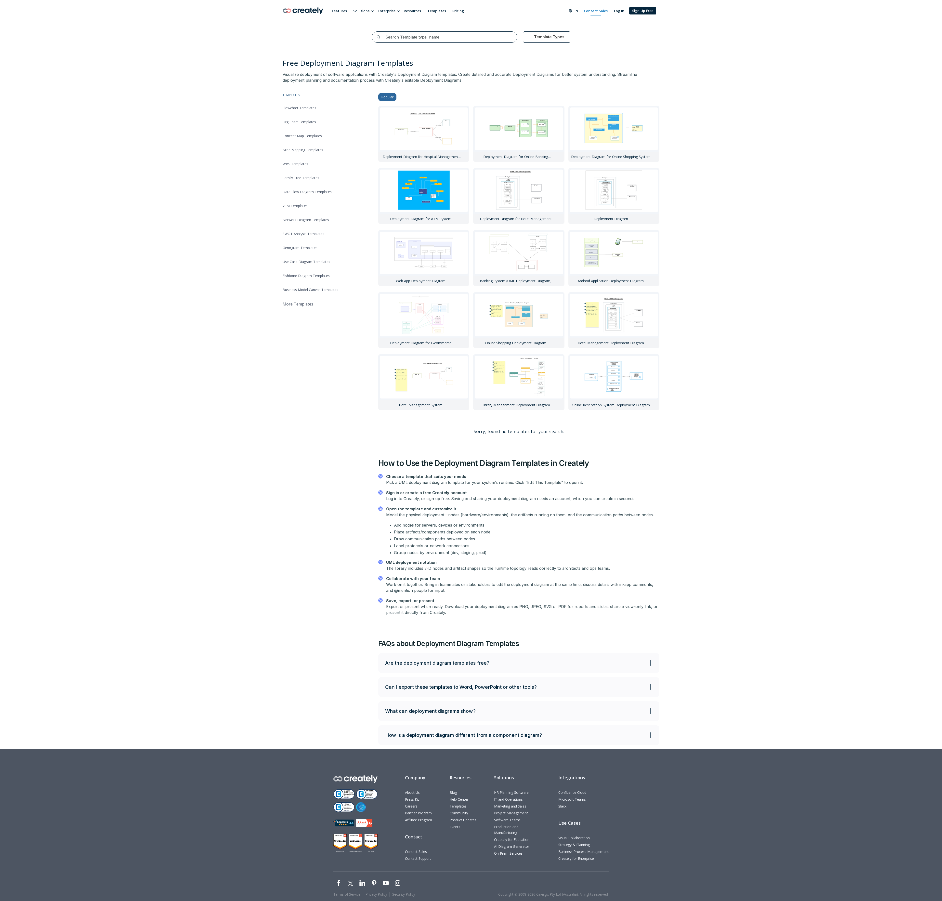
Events (455, 826)
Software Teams (507, 820)
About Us (412, 792)
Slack (562, 806)
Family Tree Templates (301, 177)
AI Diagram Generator (511, 846)
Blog (453, 792)
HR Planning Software (511, 792)
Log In (619, 11)
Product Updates (463, 820)
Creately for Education (511, 839)
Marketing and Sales (510, 806)
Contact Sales (596, 11)
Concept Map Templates (302, 135)
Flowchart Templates (299, 108)
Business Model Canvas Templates (310, 289)
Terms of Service (346, 894)
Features (339, 11)
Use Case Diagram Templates (306, 261)
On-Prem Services (508, 853)
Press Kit (412, 799)
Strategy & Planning (574, 844)
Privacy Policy (376, 894)
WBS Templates (295, 163)
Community (459, 813)
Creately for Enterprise (576, 858)
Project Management (511, 813)
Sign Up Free (642, 10)
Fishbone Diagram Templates (306, 275)
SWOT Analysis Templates (303, 233)
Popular (387, 97)
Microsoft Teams (572, 799)
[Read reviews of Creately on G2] (364, 823)
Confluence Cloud (572, 792)
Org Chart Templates (299, 121)
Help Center (459, 799)
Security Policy (403, 894)
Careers (411, 806)
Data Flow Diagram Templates (307, 191)
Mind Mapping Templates (303, 149)
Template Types (549, 36)
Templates (436, 11)
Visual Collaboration (574, 837)
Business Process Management (583, 851)
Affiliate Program (418, 820)
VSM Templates (295, 205)
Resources (412, 11)
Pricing (458, 11)
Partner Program (418, 813)
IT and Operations (508, 799)
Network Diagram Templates (306, 219)
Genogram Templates (300, 247)
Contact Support (418, 858)
